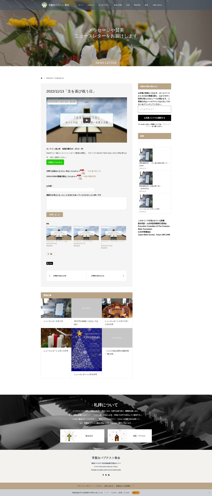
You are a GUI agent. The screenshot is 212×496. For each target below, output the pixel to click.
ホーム (81, 5)
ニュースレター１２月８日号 (85, 374)
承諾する (136, 492)
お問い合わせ (157, 5)
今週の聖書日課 (89, 176)
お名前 (49, 186)
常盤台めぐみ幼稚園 (123, 486)
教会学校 (137, 5)
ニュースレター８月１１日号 (149, 209)
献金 (146, 5)
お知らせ (91, 5)
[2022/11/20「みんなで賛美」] (86, 233)
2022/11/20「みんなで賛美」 (84, 241)
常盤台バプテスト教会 (106, 457)
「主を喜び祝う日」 (94, 171)
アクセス (98, 486)
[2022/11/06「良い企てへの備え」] (58, 233)
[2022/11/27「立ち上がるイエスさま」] (113, 233)
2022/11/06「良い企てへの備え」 (58, 241)
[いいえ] (209, 493)
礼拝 (128, 5)
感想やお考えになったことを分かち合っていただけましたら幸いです (73, 195)
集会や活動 (118, 5)
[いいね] (48, 254)
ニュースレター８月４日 (53, 321)
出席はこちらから (55, 162)
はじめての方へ (104, 5)
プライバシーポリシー (85, 486)
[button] (167, 5)
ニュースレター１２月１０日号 (56, 351)
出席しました (54, 214)
